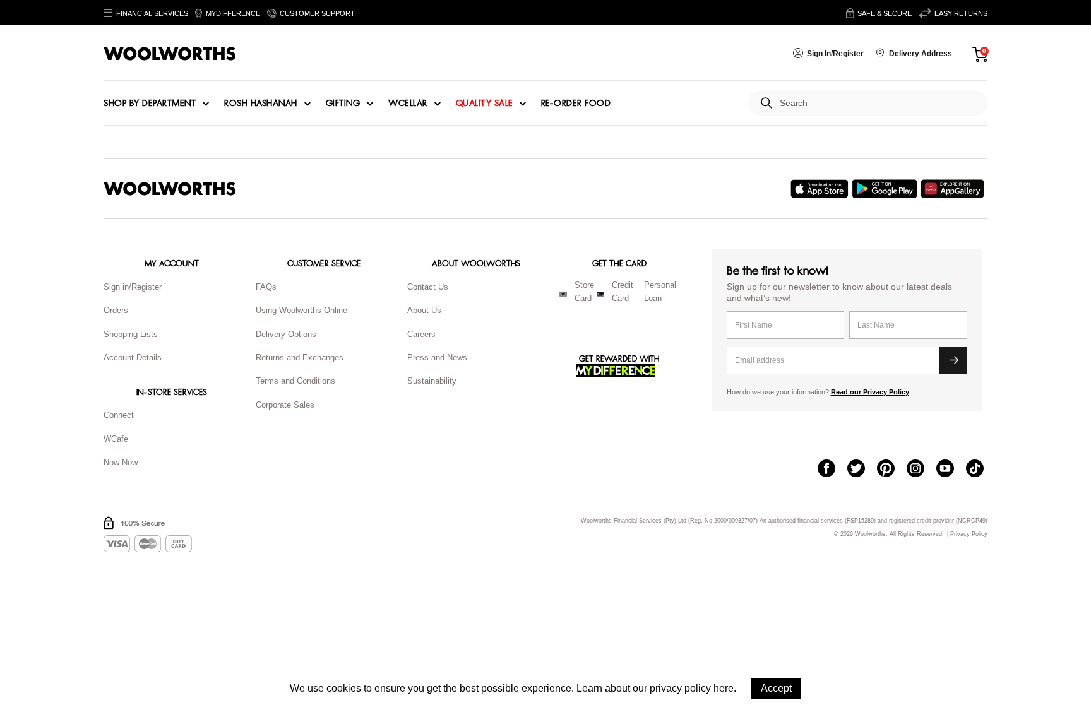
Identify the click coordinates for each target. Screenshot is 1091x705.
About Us (424, 310)
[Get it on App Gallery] (954, 188)
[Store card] (563, 294)
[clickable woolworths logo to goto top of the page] (170, 189)
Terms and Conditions (295, 381)
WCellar (407, 103)
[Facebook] (832, 469)
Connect (119, 415)
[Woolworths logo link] (170, 54)
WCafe (116, 439)
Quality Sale (484, 103)
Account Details (133, 357)
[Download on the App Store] (821, 188)
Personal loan (660, 291)
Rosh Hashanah (260, 103)
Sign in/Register (133, 287)
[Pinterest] (892, 469)
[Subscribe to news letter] (953, 360)
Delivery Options (286, 334)
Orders (116, 310)
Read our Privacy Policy (870, 392)
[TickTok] (981, 469)
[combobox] (878, 103)
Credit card (622, 291)
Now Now (121, 462)
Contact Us (427, 287)
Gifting (343, 103)
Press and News (437, 357)
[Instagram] (921, 469)
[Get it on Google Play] (886, 188)
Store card (584, 291)
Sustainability (431, 381)
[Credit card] (600, 294)
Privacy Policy (968, 534)
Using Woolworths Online (301, 310)
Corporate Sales (285, 405)
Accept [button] (776, 688)
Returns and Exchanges (299, 357)
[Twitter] (862, 469)
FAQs (266, 287)
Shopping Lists (131, 334)
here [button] (723, 688)
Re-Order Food (576, 103)
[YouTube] (951, 469)
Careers (421, 334)
